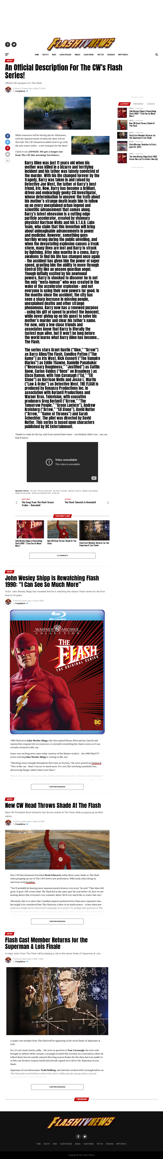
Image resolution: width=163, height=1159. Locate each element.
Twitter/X (96, 762)
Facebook (111, 54)
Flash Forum (88, 54)
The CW (56, 493)
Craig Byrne (20, 91)
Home (37, 54)
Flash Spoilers (65, 54)
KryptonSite (123, 54)
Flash (33, 491)
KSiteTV (46, 54)
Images (77, 54)
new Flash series (90, 491)
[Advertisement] (81, 18)
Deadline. (30, 882)
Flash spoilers (45, 491)
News (54, 54)
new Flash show (23, 493)
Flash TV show (60, 491)
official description (42, 493)
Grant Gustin (75, 491)
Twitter (100, 54)
